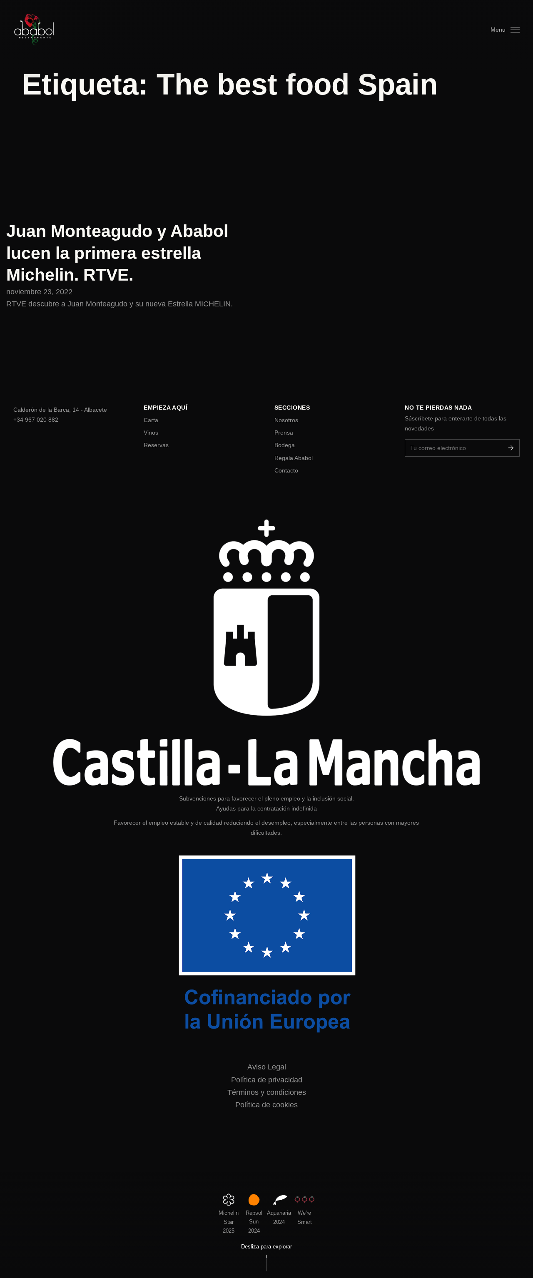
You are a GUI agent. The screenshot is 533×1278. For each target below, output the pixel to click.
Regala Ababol (293, 458)
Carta (151, 420)
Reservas (156, 445)
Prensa (283, 432)
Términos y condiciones (266, 1092)
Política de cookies (266, 1105)
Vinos (151, 432)
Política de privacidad (266, 1080)
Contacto (286, 470)
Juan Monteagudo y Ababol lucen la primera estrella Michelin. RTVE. (117, 252)
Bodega (284, 445)
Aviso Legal (266, 1067)
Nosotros (286, 420)
